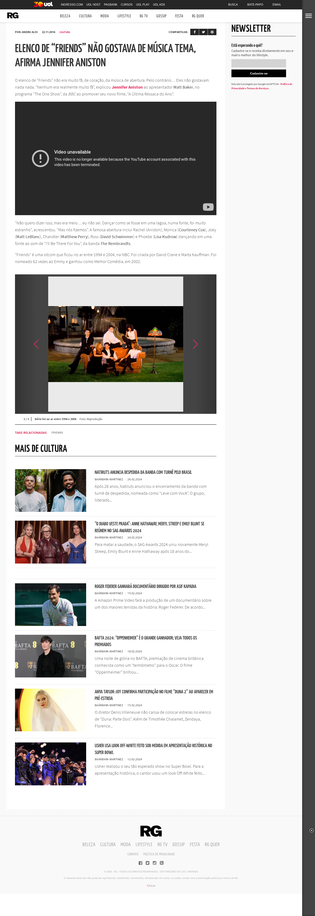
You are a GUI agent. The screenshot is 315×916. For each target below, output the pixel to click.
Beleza (65, 16)
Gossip (161, 16)
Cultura (85, 16)
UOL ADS (159, 4)
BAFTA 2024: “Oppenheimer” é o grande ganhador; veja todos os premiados (146, 641)
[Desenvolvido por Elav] (151, 887)
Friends (57, 432)
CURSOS (127, 4)
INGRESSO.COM (72, 4)
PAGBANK (110, 4)
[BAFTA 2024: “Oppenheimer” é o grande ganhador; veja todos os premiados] (50, 676)
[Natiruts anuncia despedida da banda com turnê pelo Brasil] (50, 510)
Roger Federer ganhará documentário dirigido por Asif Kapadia (145, 586)
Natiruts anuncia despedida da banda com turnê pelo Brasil (143, 472)
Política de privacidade (159, 854)
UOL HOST (93, 4)
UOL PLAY (143, 4)
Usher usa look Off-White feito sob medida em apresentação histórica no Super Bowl (153, 749)
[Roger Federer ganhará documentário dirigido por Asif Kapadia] (50, 624)
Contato (133, 854)
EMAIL (277, 4)
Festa (179, 16)
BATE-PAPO (255, 4)
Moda (104, 16)
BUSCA (233, 4)
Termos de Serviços (257, 88)
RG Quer (198, 16)
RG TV (144, 16)
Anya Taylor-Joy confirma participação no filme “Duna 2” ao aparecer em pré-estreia (154, 695)
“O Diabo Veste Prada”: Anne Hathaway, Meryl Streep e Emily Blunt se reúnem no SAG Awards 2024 (149, 527)
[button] (205, 344)
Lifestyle (124, 16)
